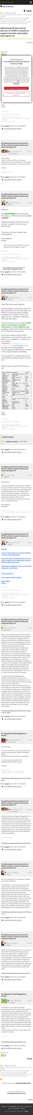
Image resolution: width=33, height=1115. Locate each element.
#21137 (30, 943)
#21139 (30, 872)
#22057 (30, 475)
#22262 (30, 297)
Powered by (11, 1093)
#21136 (30, 1000)
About (21, 1106)
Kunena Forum (21, 1093)
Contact (26, 1106)
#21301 (30, 542)
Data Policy (16, 83)
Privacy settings (16, 1108)
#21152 (30, 740)
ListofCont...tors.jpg (11, 441)
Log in (7, 126)
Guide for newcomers (7, 6)
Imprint (23, 1108)
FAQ (19, 1106)
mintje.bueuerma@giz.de (9, 121)
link (18, 80)
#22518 (30, 202)
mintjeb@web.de (19, 345)
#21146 (30, 809)
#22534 (30, 151)
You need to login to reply (12, 128)
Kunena (26, 1111)
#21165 (30, 628)
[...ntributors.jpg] (16, 390)
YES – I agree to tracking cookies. (16, 88)
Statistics (4, 1106)
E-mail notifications (12, 1106)
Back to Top (30, 1099)
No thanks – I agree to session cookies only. (16, 94)
